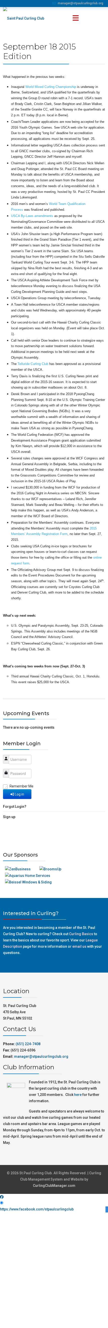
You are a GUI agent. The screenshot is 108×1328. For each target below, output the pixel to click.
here (78, 1095)
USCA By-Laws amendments (32, 216)
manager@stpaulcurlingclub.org (80, 3)
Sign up (9, 817)
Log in (19, 794)
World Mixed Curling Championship (50, 87)
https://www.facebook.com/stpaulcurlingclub (37, 1209)
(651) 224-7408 (28, 1044)
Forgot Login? (14, 807)
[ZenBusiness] (18, 869)
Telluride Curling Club (33, 364)
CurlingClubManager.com (54, 1186)
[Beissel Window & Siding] (28, 882)
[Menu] (75, 18)
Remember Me (21, 786)
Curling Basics (81, 934)
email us (79, 946)
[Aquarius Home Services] (27, 875)
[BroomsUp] (50, 869)
